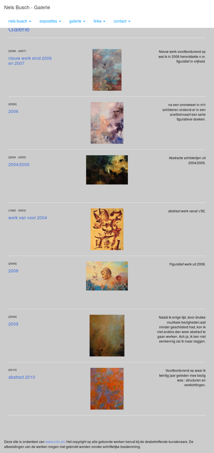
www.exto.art (55, 441)
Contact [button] (121, 21)
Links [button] (98, 21)
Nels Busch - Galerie (27, 7)
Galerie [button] (75, 21)
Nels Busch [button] (18, 21)
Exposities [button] (49, 21)
